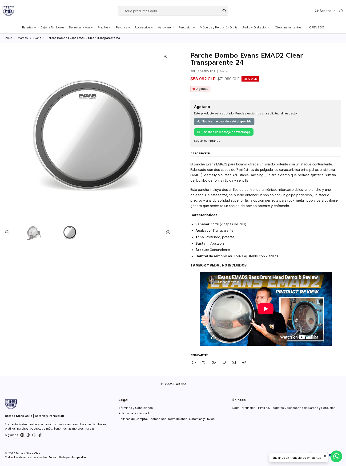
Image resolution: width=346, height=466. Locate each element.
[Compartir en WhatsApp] (213, 362)
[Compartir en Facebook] (193, 362)
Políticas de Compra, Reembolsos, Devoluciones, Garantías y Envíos (167, 419)
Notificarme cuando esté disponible (227, 121)
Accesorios (142, 27)
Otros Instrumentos (288, 27)
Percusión (185, 27)
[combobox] (173, 11)
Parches (121, 27)
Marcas (23, 38)
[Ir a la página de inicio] (8, 11)
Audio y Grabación (254, 27)
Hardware (164, 27)
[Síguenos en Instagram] (22, 435)
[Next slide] (167, 232)
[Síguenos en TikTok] (40, 435)
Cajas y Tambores (52, 27)
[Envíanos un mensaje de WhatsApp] (336, 456)
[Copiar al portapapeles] (244, 362)
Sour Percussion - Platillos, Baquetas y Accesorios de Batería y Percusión (283, 408)
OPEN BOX (316, 27)
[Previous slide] (8, 232)
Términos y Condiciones (136, 408)
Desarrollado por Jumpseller (67, 457)
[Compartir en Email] (233, 362)
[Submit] (224, 11)
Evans (37, 38)
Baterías (27, 27)
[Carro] (340, 11)
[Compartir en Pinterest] (223, 362)
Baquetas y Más (79, 27)
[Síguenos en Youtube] (34, 435)
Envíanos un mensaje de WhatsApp (226, 132)
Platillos (103, 27)
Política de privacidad (134, 413)
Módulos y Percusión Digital (219, 27)
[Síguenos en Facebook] (28, 435)
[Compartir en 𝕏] (203, 362)
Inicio (8, 38)
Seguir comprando (207, 140)
